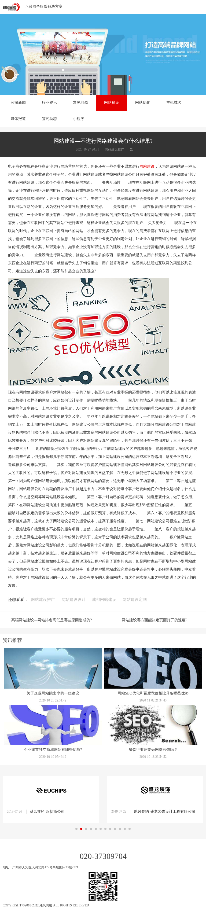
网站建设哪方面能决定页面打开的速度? (154, 620)
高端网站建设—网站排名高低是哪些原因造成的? (51, 620)
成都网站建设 (104, 599)
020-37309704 (103, 856)
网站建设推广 (43, 599)
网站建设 (146, 166)
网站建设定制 (135, 599)
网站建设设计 (73, 599)
